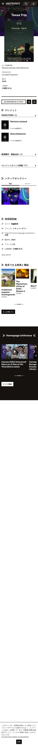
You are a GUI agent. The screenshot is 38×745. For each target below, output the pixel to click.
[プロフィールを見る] (33, 4)
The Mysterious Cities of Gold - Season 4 (21, 286)
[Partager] (29, 102)
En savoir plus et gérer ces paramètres (15, 737)
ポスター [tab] (28, 184)
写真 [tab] (10, 184)
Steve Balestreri (22, 68)
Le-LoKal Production (10, 74)
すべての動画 (7, 384)
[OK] (19, 742)
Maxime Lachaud (8, 68)
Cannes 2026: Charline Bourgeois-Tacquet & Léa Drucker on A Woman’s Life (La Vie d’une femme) (14, 365)
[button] (26, 191)
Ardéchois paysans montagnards (8, 292)
